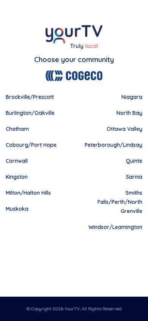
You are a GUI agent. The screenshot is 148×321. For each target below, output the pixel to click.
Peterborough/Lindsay (113, 144)
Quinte (134, 160)
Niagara (131, 97)
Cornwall (17, 160)
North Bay (129, 113)
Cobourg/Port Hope (31, 144)
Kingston (17, 176)
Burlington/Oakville (30, 113)
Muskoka (17, 208)
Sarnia (134, 176)
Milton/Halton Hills (28, 192)
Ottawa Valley (124, 129)
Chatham (17, 129)
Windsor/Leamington (115, 227)
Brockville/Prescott (30, 97)
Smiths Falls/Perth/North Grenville (120, 202)
